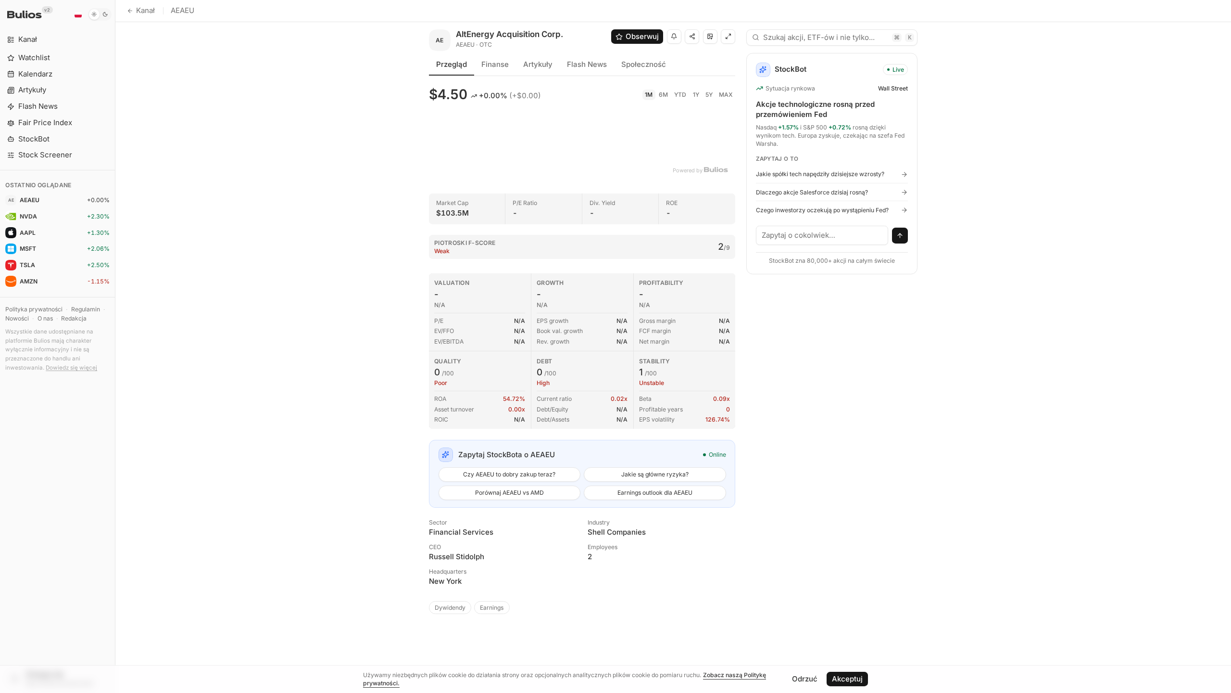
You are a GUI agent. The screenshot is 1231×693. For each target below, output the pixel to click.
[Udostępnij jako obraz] (710, 36)
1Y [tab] (696, 94)
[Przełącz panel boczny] (115, 346)
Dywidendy (450, 607)
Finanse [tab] (495, 64)
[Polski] (78, 14)
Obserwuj (642, 36)
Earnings (491, 607)
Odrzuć (804, 678)
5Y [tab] (709, 94)
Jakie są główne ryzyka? (655, 474)
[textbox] (822, 235)
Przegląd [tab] (451, 64)
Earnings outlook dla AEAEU (654, 492)
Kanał (145, 10)
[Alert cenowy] (674, 36)
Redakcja (74, 318)
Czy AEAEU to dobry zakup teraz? (509, 474)
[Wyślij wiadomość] (900, 236)
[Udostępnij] (692, 36)
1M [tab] (649, 94)
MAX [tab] (726, 94)
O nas (45, 318)
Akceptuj (847, 678)
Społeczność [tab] (643, 64)
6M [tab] (663, 94)
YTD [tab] (680, 94)
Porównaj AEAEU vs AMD (509, 492)
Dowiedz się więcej (71, 367)
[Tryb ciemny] (100, 14)
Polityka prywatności (34, 309)
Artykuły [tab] (538, 64)
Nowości (17, 318)
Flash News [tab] (587, 64)
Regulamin (85, 309)
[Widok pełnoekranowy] (728, 36)
